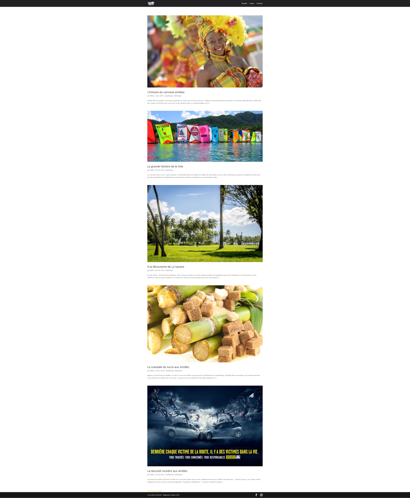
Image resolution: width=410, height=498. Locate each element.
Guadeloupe (169, 96)
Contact (260, 3)
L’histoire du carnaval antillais (165, 92)
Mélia (152, 96)
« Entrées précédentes (155, 491)
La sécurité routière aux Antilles (167, 471)
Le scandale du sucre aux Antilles (168, 367)
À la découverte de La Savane (165, 267)
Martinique (177, 96)
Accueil (244, 3)
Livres (252, 3)
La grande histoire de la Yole (165, 166)
